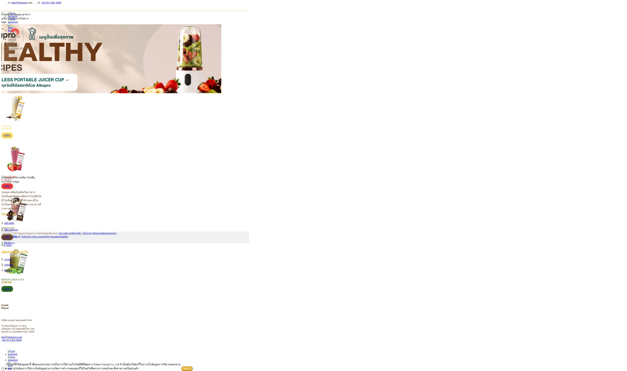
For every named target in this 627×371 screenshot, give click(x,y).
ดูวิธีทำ (7, 135)
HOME (11, 33)
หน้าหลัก (9, 223)
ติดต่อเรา (9, 242)
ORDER (12, 39)
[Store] (313, 245)
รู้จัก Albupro (11, 229)
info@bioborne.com (11, 337)
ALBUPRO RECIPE (18, 48)
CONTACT (13, 45)
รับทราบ (187, 368)
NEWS (11, 42)
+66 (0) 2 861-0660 (11, 340)
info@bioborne (19, 2)
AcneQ (8, 259)
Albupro (8, 264)
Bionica (8, 270)
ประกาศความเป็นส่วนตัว (70, 233)
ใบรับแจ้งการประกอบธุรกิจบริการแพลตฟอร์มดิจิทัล (45, 237)
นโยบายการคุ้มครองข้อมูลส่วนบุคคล (99, 233)
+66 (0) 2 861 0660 (51, 2)
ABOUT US (14, 36)
